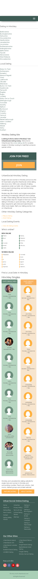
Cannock (3, 115)
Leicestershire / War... (9, 349)
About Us (6, 507)
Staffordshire (4, 51)
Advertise (17, 505)
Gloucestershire (5, 38)
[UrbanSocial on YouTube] (17, 565)
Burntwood (4, 109)
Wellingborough (5, 100)
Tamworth (3, 90)
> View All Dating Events (10, 226)
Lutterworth (4, 79)
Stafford (2, 107)
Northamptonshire (6, 46)
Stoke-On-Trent (5, 69)
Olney (2, 77)
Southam (3, 130)
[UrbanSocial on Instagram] (5, 565)
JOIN (19, 165)
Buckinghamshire (6, 34)
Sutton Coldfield (5, 121)
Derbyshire (3, 36)
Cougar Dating (23, 551)
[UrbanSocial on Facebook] (9, 565)
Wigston (3, 111)
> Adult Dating (6, 218)
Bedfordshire (4, 32)
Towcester (3, 103)
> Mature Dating (7, 216)
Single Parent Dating (25, 544)
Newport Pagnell (5, 75)
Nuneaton (3, 73)
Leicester (3, 117)
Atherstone (3, 84)
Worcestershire (5, 59)
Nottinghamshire (5, 48)
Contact (5, 515)
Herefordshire (4, 40)
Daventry (3, 105)
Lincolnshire (4, 44)
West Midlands (5, 57)
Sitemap (16, 517)
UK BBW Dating (8, 552)
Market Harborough (6, 119)
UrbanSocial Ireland (9, 540)
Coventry (3, 113)
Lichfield (3, 96)
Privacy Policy (18, 507)
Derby (2, 128)
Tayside (2, 53)
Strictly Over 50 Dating (26, 554)
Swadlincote (4, 88)
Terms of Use (18, 510)
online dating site (19, 143)
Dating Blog (7, 510)
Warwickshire (4, 55)
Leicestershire (5, 42)
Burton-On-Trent (5, 86)
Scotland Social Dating (10, 549)
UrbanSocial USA (8, 542)
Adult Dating (26, 491)
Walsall (2, 126)
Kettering (3, 124)
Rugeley (3, 92)
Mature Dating (10, 491)
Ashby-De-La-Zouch (7, 98)
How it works (7, 512)
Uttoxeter (3, 82)
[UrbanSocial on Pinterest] (13, 565)
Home (5, 505)
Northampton (4, 71)
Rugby (2, 94)
